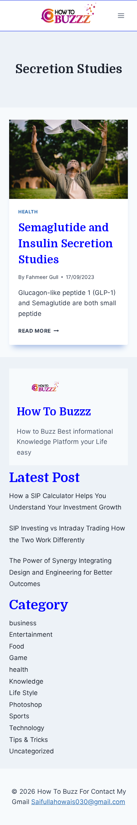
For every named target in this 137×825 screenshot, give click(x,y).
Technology (26, 728)
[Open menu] (121, 15)
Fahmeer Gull (42, 277)
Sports (19, 716)
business (23, 623)
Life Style (23, 693)
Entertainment (31, 634)
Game (18, 658)
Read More (38, 331)
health (28, 212)
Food (16, 646)
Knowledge (26, 681)
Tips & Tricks (28, 739)
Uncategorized (31, 751)
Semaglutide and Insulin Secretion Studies (65, 244)
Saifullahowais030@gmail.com (78, 802)
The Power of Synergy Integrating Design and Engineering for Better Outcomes (60, 572)
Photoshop (25, 704)
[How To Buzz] (68, 15)
